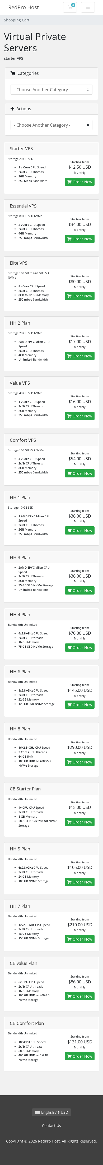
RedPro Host (23, 7)
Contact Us (51, 1125)
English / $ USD (54, 1112)
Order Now (82, 181)
